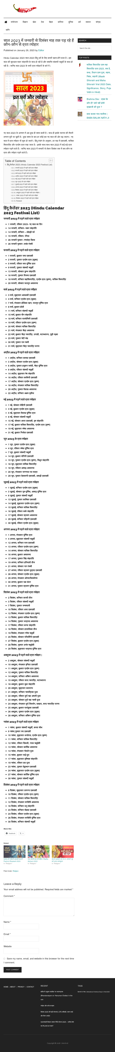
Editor (41, 50)
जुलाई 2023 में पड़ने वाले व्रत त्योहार (26, 184)
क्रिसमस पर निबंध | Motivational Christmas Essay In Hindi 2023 (94, 992)
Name (7, 921)
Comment (9, 896)
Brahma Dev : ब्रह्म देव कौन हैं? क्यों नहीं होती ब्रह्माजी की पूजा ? (97, 102)
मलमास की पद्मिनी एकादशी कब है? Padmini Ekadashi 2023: (13, 860)
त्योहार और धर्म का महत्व (47, 1005)
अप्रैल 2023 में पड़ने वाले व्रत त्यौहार (26, 176)
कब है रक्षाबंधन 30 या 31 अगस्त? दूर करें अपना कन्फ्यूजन (62, 860)
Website (8, 946)
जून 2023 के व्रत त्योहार (22, 181)
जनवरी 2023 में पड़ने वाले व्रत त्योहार (26, 167)
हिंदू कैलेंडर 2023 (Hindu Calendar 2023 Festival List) (29, 164)
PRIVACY (21, 987)
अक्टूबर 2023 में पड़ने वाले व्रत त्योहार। (28, 192)
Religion (16, 871)
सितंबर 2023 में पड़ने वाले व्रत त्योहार (26, 190)
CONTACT (30, 987)
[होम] (6, 22)
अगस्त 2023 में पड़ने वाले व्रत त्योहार (26, 187)
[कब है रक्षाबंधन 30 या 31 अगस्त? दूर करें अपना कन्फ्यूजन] (63, 851)
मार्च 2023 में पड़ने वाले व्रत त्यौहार (25, 173)
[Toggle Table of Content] (49, 160)
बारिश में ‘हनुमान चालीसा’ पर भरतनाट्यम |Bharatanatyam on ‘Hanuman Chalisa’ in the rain (56, 995)
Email (7, 934)
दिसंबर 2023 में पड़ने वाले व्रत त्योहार (27, 198)
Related (19, 201)
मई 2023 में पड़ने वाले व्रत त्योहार (25, 178)
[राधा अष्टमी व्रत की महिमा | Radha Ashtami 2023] (39, 851)
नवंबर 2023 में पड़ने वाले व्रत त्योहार (27, 195)
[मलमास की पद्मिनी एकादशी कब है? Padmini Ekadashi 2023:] (14, 851)
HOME (6, 987)
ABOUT (12, 987)
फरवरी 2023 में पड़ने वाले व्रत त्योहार (26, 170)
